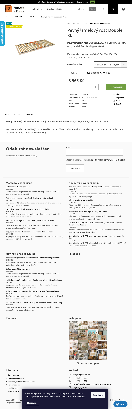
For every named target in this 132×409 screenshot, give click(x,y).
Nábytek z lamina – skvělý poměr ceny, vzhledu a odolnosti (29, 232)
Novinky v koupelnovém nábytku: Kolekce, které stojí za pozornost (33, 257)
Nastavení (32, 402)
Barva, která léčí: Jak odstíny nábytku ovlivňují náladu (27, 209)
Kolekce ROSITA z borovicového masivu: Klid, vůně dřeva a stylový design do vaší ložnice (95, 224)
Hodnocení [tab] (18, 114)
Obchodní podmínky (16, 378)
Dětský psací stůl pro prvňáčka (18, 187)
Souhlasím (98, 395)
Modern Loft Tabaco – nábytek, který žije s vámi (88, 211)
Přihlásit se (74, 168)
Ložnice (85, 94)
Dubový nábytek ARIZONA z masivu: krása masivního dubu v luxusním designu (96, 237)
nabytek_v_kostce (79, 387)
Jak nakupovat (13, 375)
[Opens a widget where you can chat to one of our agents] (120, 404)
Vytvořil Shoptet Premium (115, 400)
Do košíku (118, 87)
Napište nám (13, 388)
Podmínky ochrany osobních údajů (21, 381)
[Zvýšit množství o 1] (101, 87)
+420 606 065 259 (79, 378)
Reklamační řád (14, 385)
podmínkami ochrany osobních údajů (108, 159)
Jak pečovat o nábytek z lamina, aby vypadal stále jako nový (30, 220)
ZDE (92, 2)
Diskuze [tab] (29, 114)
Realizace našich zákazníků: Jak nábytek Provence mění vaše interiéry (34, 302)
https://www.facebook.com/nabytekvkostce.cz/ (91, 384)
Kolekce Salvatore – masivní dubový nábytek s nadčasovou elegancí (33, 291)
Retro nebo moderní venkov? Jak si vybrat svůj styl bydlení (29, 198)
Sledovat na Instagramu (89, 363)
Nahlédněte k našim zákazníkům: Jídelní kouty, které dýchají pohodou (34, 280)
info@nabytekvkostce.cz (82, 374)
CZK (92, 9)
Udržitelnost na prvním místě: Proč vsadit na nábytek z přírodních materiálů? (95, 188)
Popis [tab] (7, 114)
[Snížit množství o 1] (89, 87)
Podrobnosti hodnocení (100, 23)
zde (83, 396)
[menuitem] (37, 9)
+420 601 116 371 (79, 381)
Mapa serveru (13, 391)
